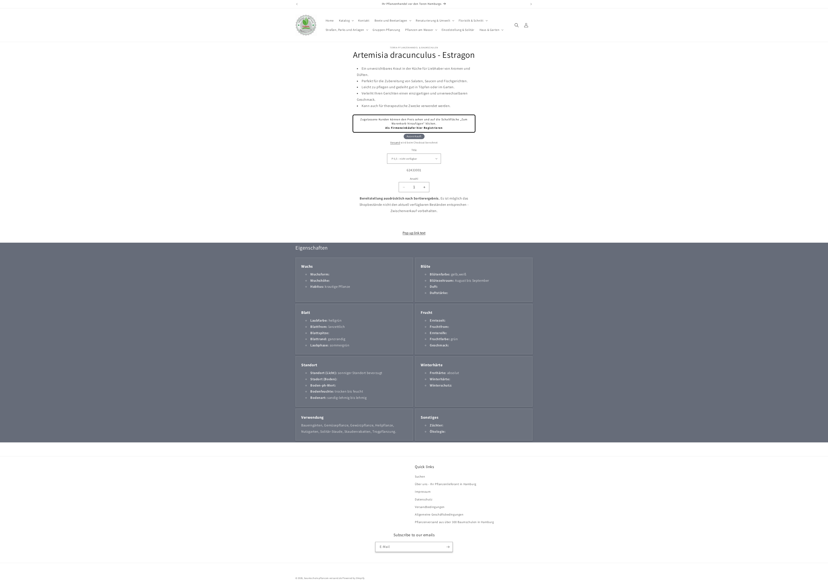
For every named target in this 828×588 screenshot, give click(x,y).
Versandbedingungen (430, 507)
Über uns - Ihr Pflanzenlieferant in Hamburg (445, 484)
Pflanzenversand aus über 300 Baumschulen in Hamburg (454, 522)
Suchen (420, 476)
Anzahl (414, 179)
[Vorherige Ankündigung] (297, 4)
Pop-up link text (414, 233)
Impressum (423, 492)
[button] (346, 20)
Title (414, 150)
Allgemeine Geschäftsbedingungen (439, 514)
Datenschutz (424, 499)
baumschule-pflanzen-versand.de (323, 578)
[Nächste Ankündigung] (531, 4)
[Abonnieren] (448, 547)
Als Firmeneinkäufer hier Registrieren (413, 128)
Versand (395, 142)
